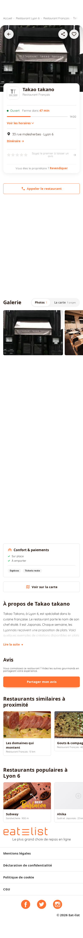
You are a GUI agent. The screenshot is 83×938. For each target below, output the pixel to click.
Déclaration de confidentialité (27, 865)
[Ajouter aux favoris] (74, 34)
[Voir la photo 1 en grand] (33, 332)
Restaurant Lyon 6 (28, 18)
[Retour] (9, 34)
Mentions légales (17, 853)
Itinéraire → (15, 141)
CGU (6, 889)
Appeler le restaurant (44, 189)
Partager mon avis (41, 682)
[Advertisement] (41, 246)
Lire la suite (13, 644)
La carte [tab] (65, 302)
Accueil (7, 18)
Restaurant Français (56, 18)
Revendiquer (59, 168)
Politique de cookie (18, 877)
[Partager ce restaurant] (63, 34)
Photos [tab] (41, 302)
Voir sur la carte (44, 587)
